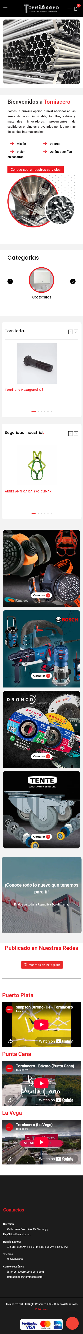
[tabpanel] (42, 375)
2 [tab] (38, 411)
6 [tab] (51, 411)
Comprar (39, 595)
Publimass (41, 1309)
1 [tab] (33, 411)
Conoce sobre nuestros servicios (35, 170)
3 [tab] (41, 411)
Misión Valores (38, 143)
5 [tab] (48, 411)
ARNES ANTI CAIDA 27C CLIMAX (28, 491)
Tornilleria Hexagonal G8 (24, 390)
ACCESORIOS (41, 297)
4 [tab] (44, 411)
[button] (76, 8)
